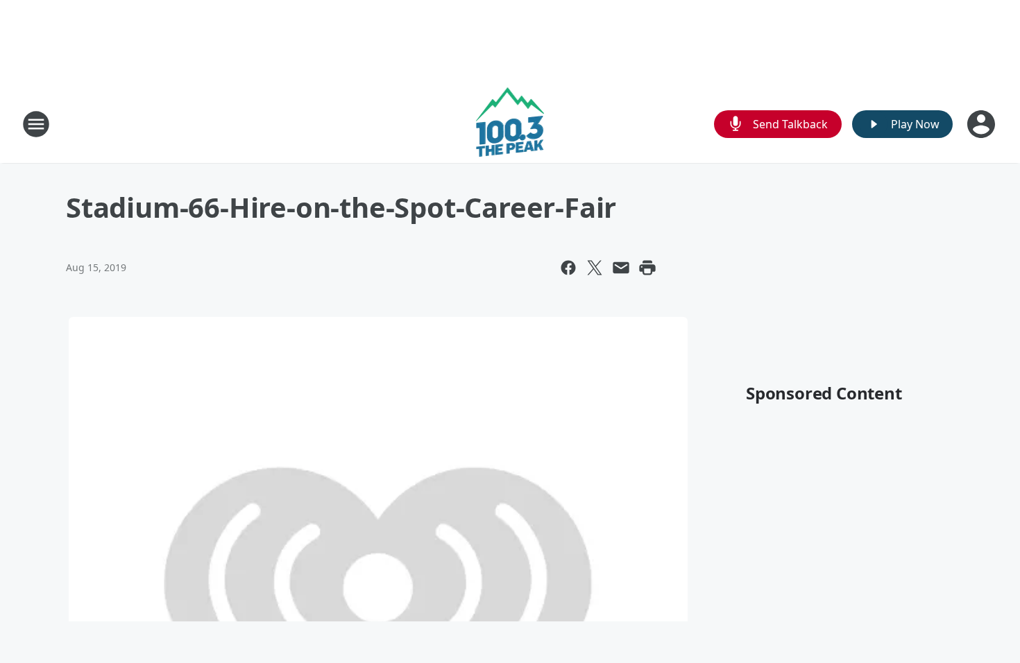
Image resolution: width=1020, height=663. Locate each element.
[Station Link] (510, 123)
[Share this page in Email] (621, 267)
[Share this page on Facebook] (568, 267)
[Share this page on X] (594, 267)
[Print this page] (647, 267)
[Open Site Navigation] (36, 124)
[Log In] (982, 124)
